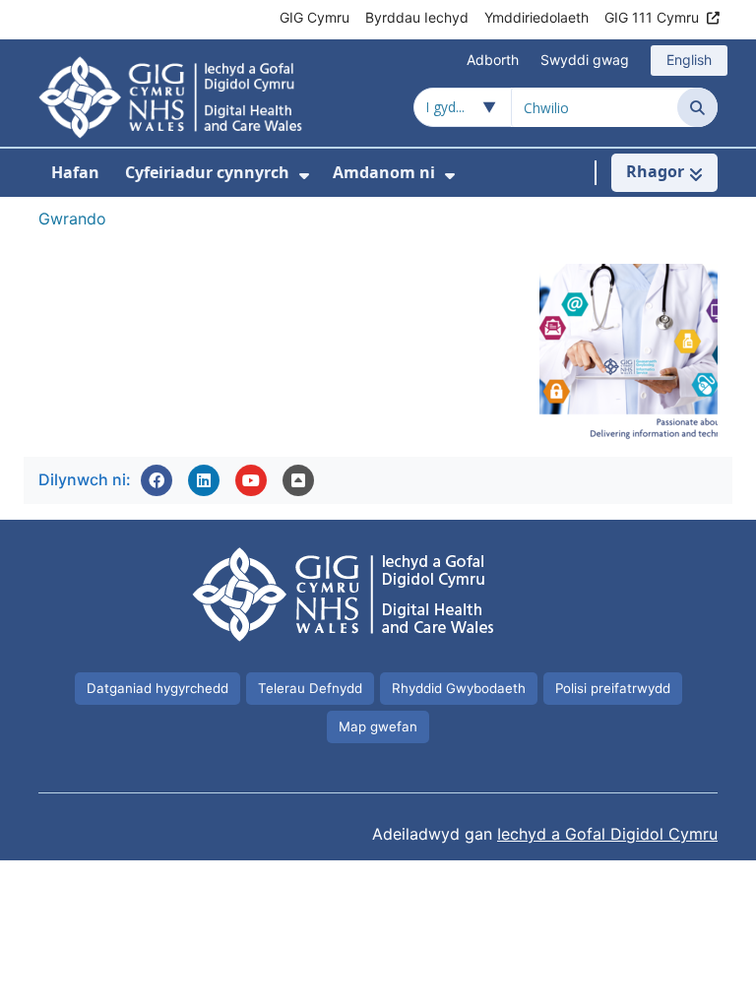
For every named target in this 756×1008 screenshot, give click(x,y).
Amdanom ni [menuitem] (384, 172)
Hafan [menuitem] (75, 172)
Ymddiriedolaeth (536, 17)
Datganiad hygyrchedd (157, 688)
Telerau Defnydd (310, 688)
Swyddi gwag (584, 59)
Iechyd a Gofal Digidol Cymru (607, 834)
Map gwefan (378, 726)
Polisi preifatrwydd (612, 688)
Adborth (493, 59)
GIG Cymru (314, 17)
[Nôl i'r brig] (298, 480)
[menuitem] (304, 175)
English (689, 59)
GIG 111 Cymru (651, 17)
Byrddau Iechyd (417, 17)
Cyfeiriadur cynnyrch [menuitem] (207, 172)
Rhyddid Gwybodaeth (459, 688)
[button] (156, 480)
